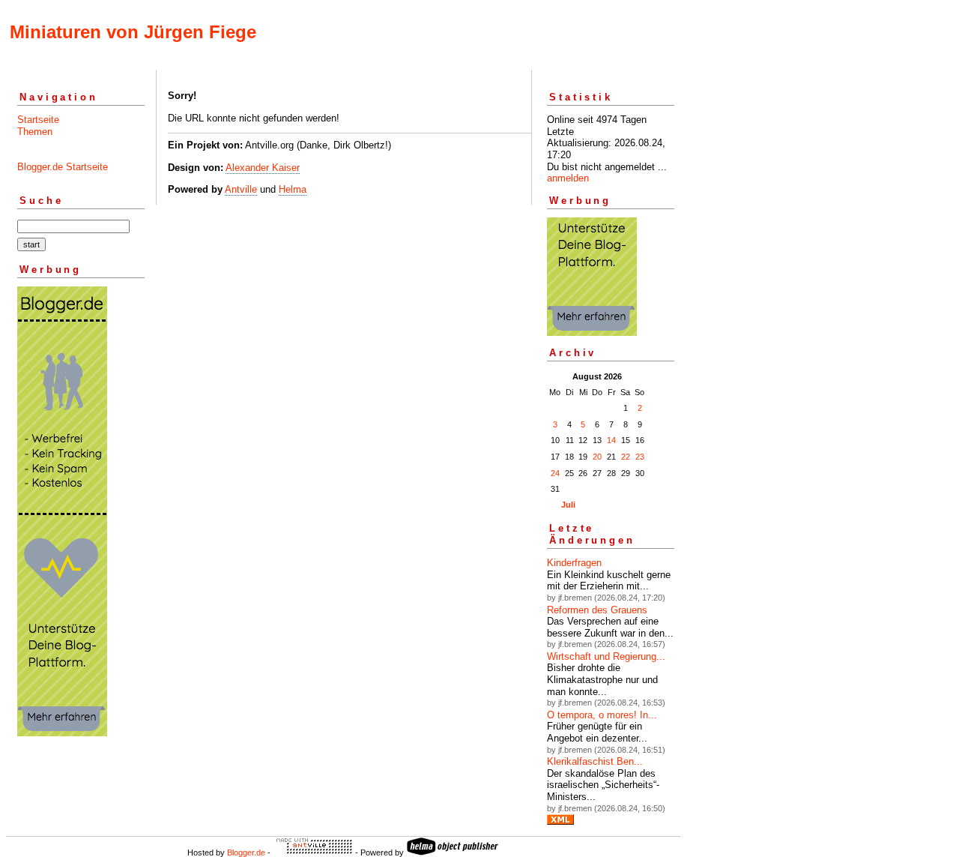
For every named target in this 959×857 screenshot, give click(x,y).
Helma (292, 189)
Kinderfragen (574, 562)
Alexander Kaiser (263, 167)
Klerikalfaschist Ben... (595, 761)
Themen (34, 131)
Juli (568, 504)
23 (639, 456)
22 (625, 456)
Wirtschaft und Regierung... (606, 656)
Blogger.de (246, 852)
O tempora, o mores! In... (602, 715)
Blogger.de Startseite (62, 166)
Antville (241, 189)
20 (597, 456)
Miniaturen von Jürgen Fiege (133, 32)
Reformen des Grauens (597, 610)
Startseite (38, 119)
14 (611, 440)
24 (555, 473)
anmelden (568, 178)
